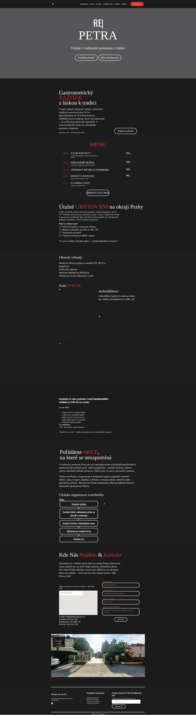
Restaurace (84, 4)
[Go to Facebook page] (52, 703)
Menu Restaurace (110, 57)
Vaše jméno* (107, 582)
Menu (92, 4)
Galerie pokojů (113, 376)
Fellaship (102, 714)
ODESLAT (120, 619)
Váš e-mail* (107, 590)
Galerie (124, 4)
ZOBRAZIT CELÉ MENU (98, 193)
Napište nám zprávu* (111, 607)
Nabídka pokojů (86, 57)
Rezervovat (137, 4)
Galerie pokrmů (126, 131)
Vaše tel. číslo (108, 598)
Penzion (98, 4)
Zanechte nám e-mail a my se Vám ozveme (123, 698)
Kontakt (117, 4)
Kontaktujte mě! (119, 706)
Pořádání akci (108, 4)
